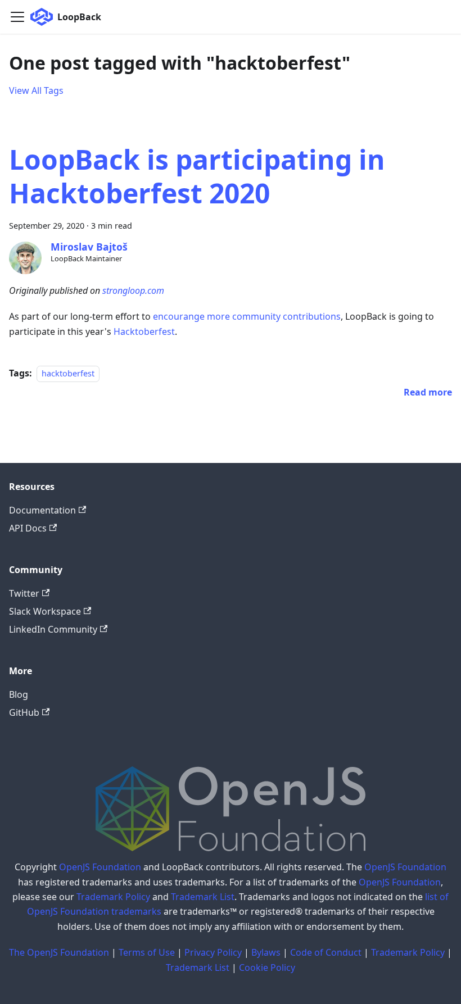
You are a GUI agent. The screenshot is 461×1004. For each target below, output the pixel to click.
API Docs (28, 528)
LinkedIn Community (53, 629)
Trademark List (202, 897)
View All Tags (36, 90)
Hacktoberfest (144, 331)
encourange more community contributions (247, 316)
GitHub (24, 712)
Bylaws (266, 952)
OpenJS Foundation (100, 867)
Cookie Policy (267, 967)
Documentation (42, 510)
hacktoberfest (68, 373)
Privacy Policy (213, 952)
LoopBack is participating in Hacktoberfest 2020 (197, 176)
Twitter (24, 593)
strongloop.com (133, 290)
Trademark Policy (113, 897)
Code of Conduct (325, 952)
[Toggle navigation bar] (17, 16)
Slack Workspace (45, 611)
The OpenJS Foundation (59, 952)
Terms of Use (147, 952)
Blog (18, 694)
